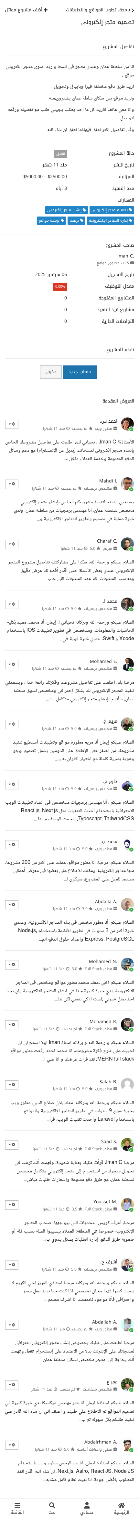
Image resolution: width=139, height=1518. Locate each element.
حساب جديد (80, 371)
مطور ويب (103, 428)
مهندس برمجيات (98, 488)
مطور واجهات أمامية (94, 1449)
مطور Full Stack (98, 968)
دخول (51, 371)
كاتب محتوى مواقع (113, 263)
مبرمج (107, 548)
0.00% (60, 287)
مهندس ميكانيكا (97, 1389)
